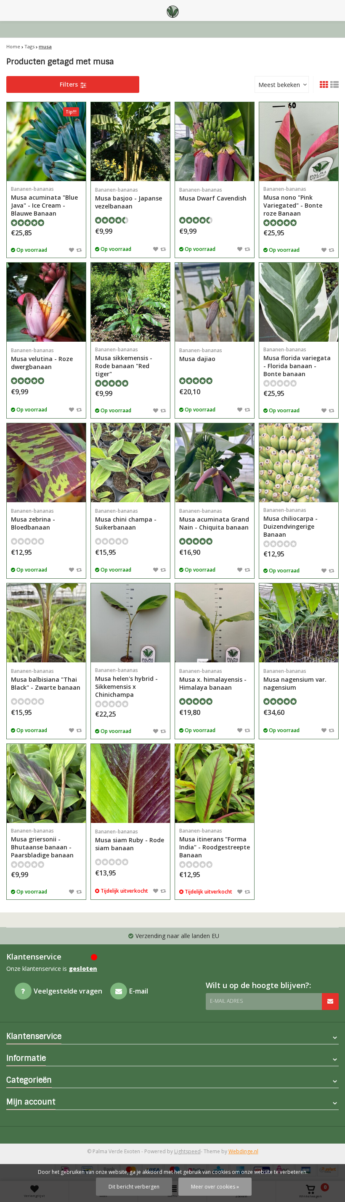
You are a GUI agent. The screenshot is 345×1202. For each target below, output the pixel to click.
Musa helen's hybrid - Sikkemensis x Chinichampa (126, 683)
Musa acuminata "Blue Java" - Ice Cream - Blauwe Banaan (44, 201)
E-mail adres (226, 1000)
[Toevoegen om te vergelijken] (79, 249)
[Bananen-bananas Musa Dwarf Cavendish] (214, 141)
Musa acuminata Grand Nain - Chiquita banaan (214, 519)
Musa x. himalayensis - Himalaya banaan (213, 679)
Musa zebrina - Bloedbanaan (33, 519)
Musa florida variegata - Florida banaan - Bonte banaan (297, 362)
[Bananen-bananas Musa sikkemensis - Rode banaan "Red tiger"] (130, 302)
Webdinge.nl (243, 1151)
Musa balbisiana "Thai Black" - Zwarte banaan (45, 679)
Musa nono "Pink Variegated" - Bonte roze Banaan (292, 201)
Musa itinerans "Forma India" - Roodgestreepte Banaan (214, 843)
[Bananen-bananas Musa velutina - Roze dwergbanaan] (46, 302)
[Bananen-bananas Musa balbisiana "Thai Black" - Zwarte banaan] (46, 622)
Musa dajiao (200, 355)
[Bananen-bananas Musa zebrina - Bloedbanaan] (46, 462)
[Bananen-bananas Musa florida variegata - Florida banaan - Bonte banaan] (298, 302)
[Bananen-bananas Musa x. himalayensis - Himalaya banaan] (214, 622)
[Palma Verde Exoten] (172, 10)
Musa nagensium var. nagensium (294, 679)
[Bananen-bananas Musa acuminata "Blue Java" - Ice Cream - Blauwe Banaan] (46, 141)
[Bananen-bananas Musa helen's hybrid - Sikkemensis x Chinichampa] (130, 622)
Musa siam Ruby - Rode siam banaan (129, 840)
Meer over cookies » (215, 1186)
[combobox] (282, 84)
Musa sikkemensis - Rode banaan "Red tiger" (123, 362)
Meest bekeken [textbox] (279, 85)
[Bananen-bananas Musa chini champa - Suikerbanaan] (130, 462)
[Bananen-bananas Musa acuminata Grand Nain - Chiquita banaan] (214, 462)
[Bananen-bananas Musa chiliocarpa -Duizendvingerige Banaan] (298, 462)
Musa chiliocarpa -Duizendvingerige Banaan (290, 522)
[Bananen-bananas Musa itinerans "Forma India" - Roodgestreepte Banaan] (214, 783)
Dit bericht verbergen (134, 1186)
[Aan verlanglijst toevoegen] (71, 249)
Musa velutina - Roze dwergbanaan (42, 359)
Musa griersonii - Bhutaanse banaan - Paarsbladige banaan (42, 843)
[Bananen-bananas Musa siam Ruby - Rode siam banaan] (130, 783)
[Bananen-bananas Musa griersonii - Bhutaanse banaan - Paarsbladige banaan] (46, 783)
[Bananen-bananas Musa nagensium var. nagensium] (298, 622)
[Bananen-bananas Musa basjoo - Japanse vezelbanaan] (130, 141)
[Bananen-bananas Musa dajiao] (214, 302)
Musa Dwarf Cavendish (213, 194)
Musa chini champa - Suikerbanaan (126, 519)
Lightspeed (187, 1151)
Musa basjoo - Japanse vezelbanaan (128, 198)
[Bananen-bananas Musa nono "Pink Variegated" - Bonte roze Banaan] (298, 141)
